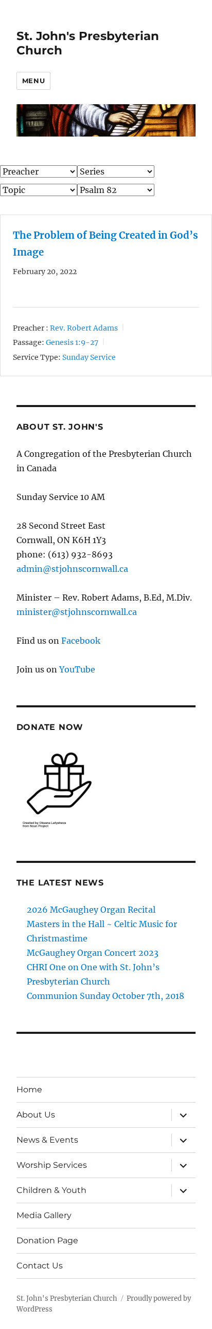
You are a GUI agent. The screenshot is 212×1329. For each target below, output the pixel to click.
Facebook (80, 640)
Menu (33, 80)
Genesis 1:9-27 (72, 342)
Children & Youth (51, 1190)
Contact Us (39, 1265)
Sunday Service (89, 356)
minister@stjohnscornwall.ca (76, 612)
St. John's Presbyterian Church (66, 1298)
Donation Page (47, 1240)
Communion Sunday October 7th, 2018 (105, 996)
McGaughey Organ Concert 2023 (92, 953)
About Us (35, 1115)
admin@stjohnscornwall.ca (72, 569)
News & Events (47, 1140)
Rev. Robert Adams (84, 328)
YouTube (77, 669)
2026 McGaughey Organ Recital (91, 909)
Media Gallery (44, 1215)
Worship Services (51, 1165)
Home (29, 1089)
